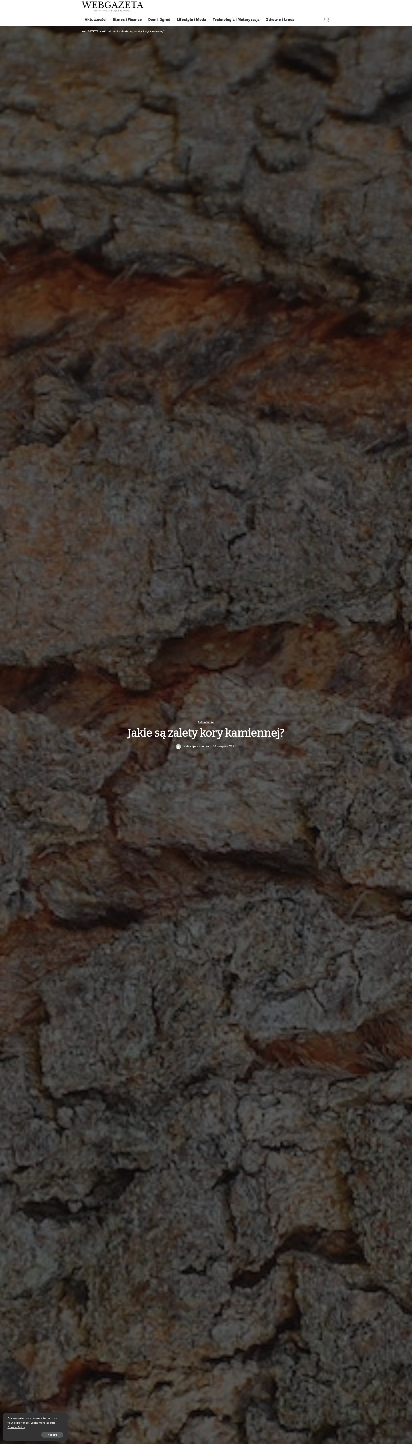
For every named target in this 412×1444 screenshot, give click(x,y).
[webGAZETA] (113, 6)
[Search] (327, 19)
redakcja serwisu (195, 746)
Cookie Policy (16, 1427)
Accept (52, 1434)
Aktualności (206, 722)
